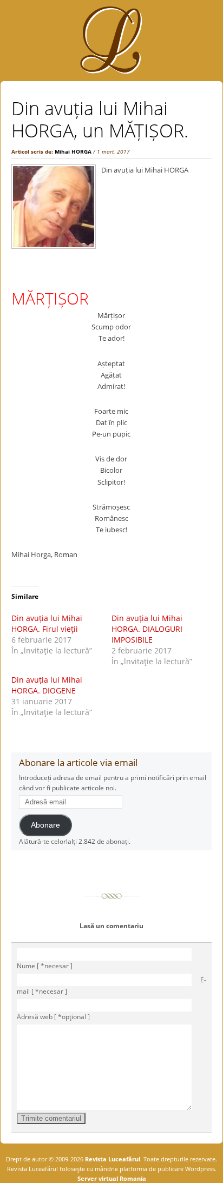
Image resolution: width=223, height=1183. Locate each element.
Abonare (45, 825)
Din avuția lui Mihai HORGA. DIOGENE (46, 685)
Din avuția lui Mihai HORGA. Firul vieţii (46, 623)
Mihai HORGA (73, 151)
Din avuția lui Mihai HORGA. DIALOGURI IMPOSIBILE (147, 629)
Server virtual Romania (111, 1178)
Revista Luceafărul (111, 1159)
